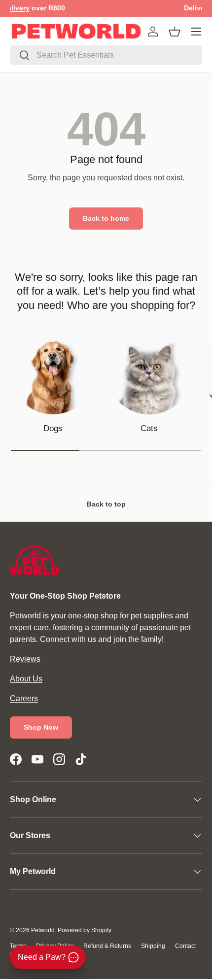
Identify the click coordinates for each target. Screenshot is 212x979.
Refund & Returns (107, 946)
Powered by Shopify (84, 930)
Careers (24, 698)
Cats (149, 428)
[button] (174, 31)
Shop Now (41, 727)
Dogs (53, 428)
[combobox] (106, 55)
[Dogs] (53, 371)
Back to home (106, 218)
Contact (185, 946)
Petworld (43, 930)
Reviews (25, 659)
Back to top (106, 504)
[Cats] (149, 371)
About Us (26, 679)
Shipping (153, 946)
